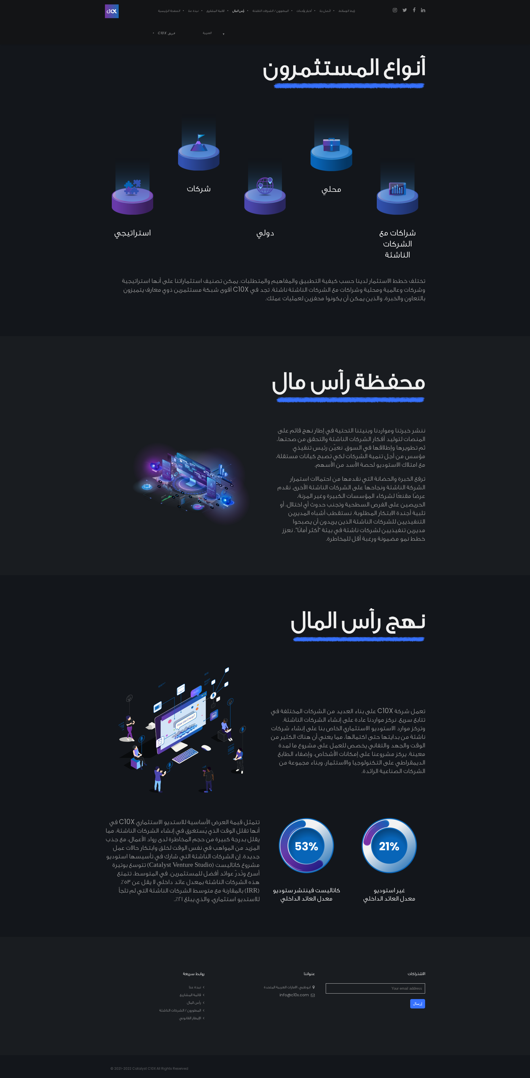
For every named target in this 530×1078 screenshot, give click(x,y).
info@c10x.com (294, 995)
